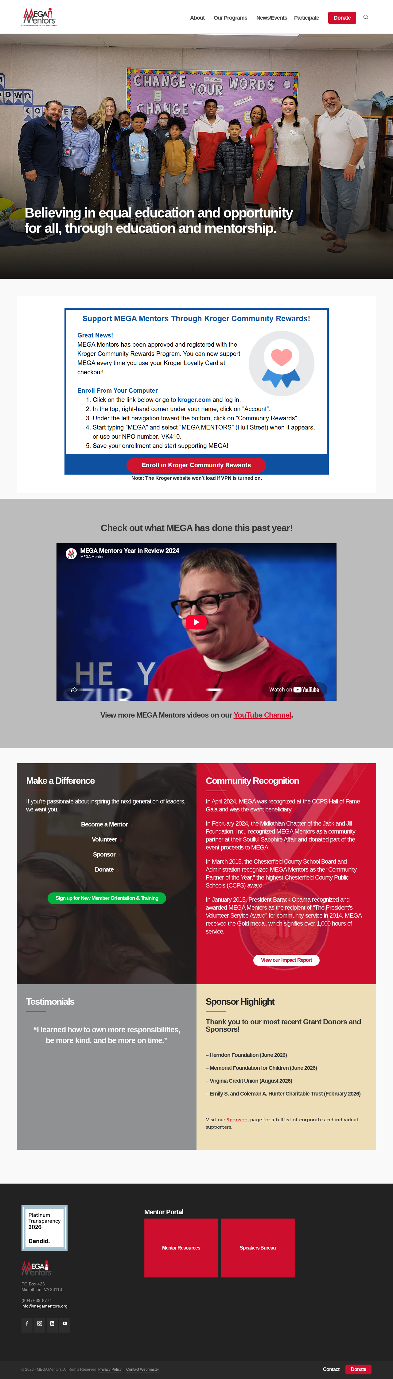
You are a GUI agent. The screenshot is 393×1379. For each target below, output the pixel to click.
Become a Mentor (104, 824)
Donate (104, 869)
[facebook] (27, 1325)
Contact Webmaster (142, 1369)
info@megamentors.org (44, 1306)
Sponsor (104, 854)
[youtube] (64, 1325)
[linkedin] (52, 1325)
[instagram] (39, 1325)
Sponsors (238, 1119)
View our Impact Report (286, 960)
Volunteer (104, 839)
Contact (331, 1369)
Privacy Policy (110, 1369)
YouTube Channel (262, 715)
